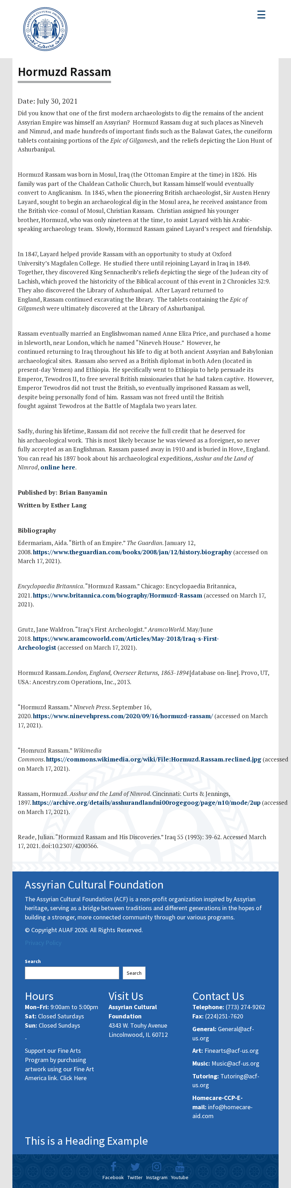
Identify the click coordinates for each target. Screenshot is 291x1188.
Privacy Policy (43, 943)
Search (33, 961)
